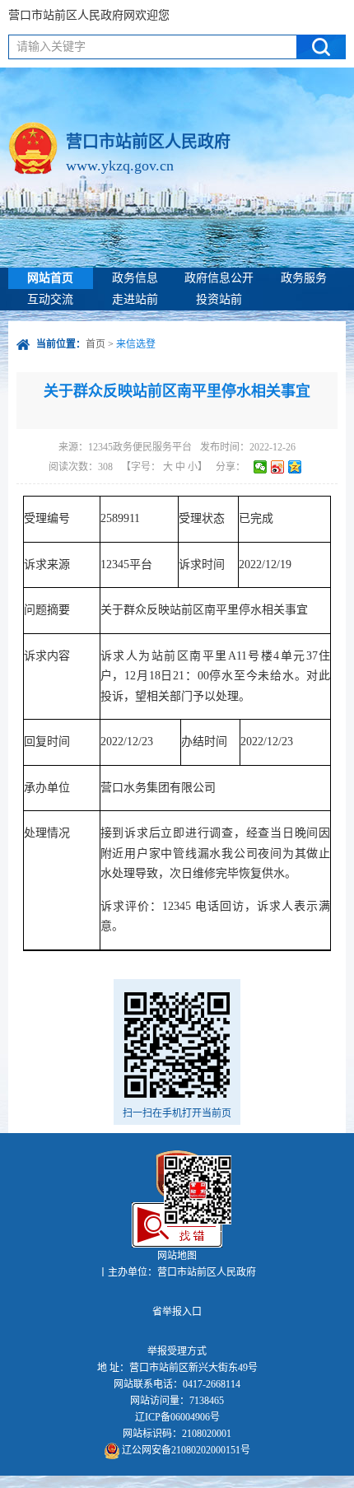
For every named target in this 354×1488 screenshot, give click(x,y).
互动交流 (50, 299)
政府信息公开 (219, 278)
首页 (95, 344)
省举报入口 (177, 1312)
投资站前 (219, 299)
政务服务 (304, 278)
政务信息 (135, 278)
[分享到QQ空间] (295, 466)
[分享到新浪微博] (278, 466)
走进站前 (135, 299)
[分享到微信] (261, 466)
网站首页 (50, 278)
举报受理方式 (177, 1351)
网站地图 (177, 1256)
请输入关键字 (51, 46)
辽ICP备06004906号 (177, 1417)
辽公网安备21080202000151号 (184, 1450)
